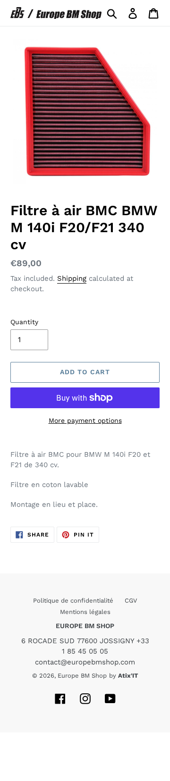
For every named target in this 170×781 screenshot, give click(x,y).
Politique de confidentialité (74, 600)
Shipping (71, 278)
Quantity (24, 322)
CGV (131, 600)
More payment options (85, 420)
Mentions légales (85, 611)
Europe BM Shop (82, 675)
